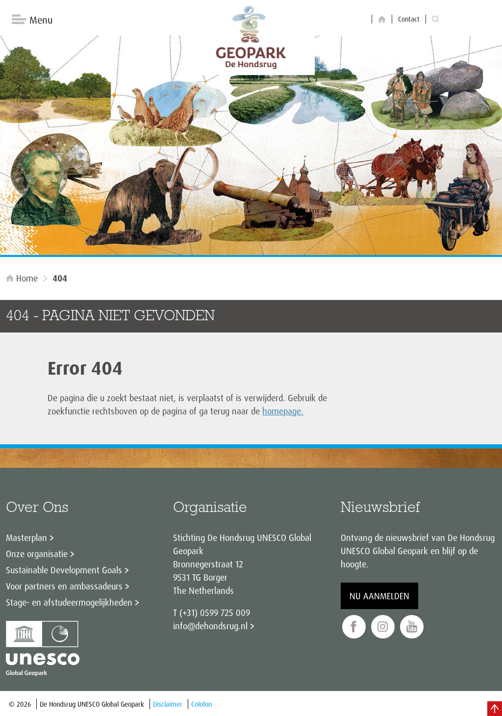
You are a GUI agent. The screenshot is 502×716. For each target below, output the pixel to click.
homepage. (282, 411)
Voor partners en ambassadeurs (64, 586)
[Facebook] (354, 627)
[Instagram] (383, 627)
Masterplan (26, 537)
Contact (409, 19)
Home (27, 278)
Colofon (201, 704)
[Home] (382, 19)
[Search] (435, 19)
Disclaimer (167, 704)
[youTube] (412, 627)
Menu (40, 20)
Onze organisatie (37, 553)
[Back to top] (494, 708)
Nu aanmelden (379, 595)
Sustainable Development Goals (64, 569)
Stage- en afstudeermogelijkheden (69, 602)
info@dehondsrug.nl (210, 625)
